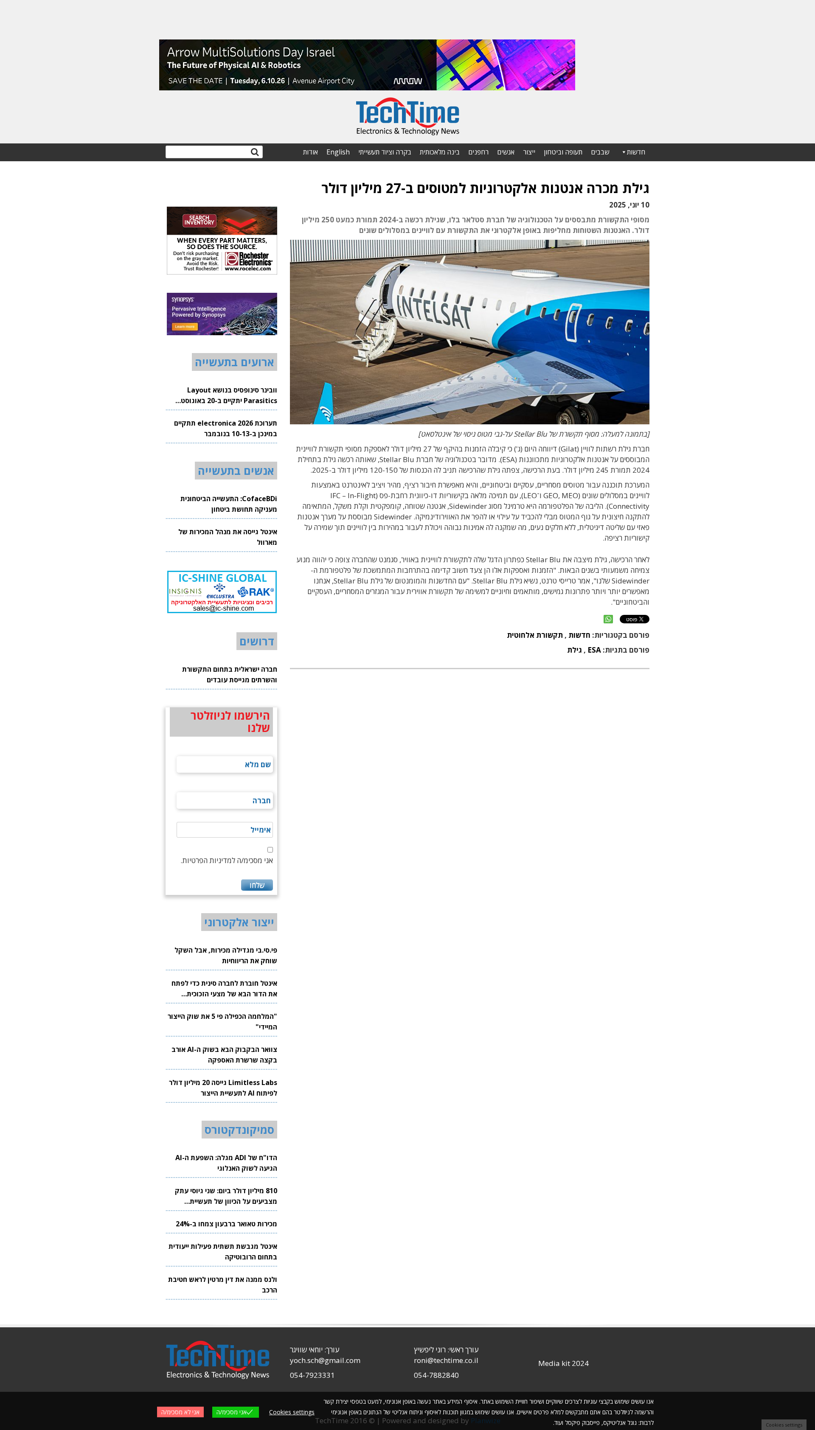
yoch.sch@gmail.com (325, 1360)
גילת (574, 650)
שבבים (600, 152)
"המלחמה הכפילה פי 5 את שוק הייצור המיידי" (222, 1022)
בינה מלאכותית (440, 152)
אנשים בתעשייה (236, 470)
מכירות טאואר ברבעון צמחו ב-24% (226, 1223)
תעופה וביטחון (563, 152)
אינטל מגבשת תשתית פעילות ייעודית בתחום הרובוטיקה (223, 1252)
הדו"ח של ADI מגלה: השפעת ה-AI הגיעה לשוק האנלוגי (226, 1163)
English (338, 152)
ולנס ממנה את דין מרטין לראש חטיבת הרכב (222, 1285)
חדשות (636, 152)
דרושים (256, 641)
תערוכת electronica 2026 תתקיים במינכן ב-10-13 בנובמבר (225, 428)
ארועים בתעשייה (234, 362)
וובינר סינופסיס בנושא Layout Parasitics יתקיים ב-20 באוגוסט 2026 (229, 395)
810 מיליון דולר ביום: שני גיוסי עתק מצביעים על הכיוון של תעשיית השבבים (226, 1196)
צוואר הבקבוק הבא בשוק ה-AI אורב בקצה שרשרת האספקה (224, 1055)
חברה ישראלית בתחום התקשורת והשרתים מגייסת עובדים (229, 674)
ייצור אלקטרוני (239, 922)
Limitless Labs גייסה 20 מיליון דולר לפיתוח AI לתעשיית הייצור (223, 1088)
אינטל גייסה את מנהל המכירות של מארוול (227, 537)
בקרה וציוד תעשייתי (384, 152)
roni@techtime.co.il (446, 1360)
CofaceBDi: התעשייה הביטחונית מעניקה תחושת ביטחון (228, 504)
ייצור (529, 152)
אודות (310, 152)
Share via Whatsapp (608, 619)
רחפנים (478, 152)
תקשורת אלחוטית (535, 635)
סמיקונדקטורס (239, 1129)
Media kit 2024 (563, 1363)
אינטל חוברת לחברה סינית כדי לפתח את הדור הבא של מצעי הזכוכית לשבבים (224, 989)
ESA (594, 650)
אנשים (505, 152)
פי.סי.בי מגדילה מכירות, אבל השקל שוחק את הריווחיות (225, 955)
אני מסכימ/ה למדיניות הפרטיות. (226, 860)
